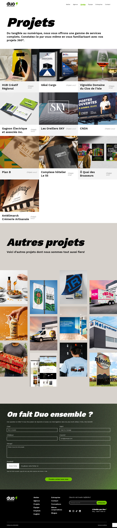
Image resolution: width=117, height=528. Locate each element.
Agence (75, 4)
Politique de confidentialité (12, 525)
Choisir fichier (13, 466)
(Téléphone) (10, 435)
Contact (107, 4)
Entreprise (98, 4)
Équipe (90, 4)
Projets (83, 4)
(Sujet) (61, 426)
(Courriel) (62, 435)
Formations (56, 504)
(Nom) (8, 426)
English (37, 514)
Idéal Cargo (48, 85)
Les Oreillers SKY (52, 128)
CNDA (84, 128)
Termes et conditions (102, 525)
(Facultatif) (10, 461)
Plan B (6, 172)
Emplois (37, 511)
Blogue (54, 513)
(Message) (9, 443)
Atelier (68, 4)
